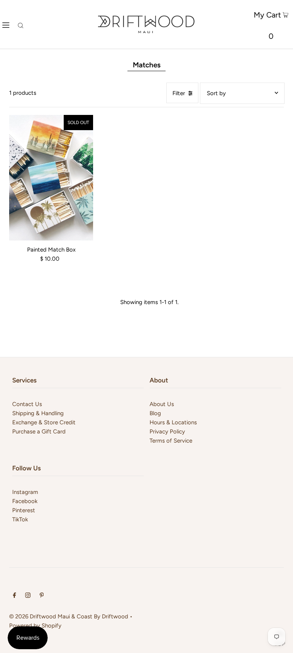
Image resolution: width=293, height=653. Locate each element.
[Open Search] (21, 25)
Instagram (25, 492)
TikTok (20, 519)
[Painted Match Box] (51, 177)
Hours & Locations (173, 422)
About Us (162, 404)
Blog (155, 413)
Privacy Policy (167, 431)
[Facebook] (14, 595)
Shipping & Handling (38, 413)
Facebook (24, 501)
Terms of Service (171, 440)
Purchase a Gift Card (39, 431)
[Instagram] (28, 595)
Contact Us (27, 404)
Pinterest (23, 510)
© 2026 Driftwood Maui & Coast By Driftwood (68, 616)
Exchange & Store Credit (44, 422)
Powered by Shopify (35, 625)
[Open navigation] (6, 24)
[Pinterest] (42, 595)
